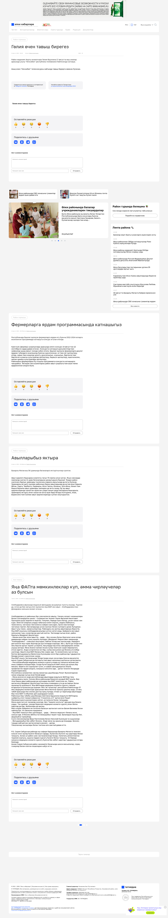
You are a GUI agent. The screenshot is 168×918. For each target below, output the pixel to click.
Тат (135, 25)
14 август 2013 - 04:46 (17, 464)
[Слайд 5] (64, 240)
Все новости (135, 306)
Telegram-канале (21, 86)
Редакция (76, 30)
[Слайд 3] (58, 240)
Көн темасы (17, 580)
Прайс (67, 30)
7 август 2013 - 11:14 (16, 598)
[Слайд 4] (61, 240)
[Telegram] (28, 142)
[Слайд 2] (55, 240)
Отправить (76, 171)
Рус (126, 25)
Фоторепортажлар (27, 30)
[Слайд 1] (51, 240)
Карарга (150, 913)
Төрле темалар (84, 854)
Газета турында (57, 30)
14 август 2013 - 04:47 (17, 331)
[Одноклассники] (22, 142)
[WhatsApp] (34, 142)
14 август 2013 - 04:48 (17, 53)
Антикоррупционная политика (20, 906)
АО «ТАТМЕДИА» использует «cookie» (22, 908)
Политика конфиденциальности (21, 910)
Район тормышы (19, 39)
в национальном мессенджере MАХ (63, 86)
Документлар (88, 30)
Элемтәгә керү (42, 30)
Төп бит (14, 30)
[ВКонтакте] (16, 142)
